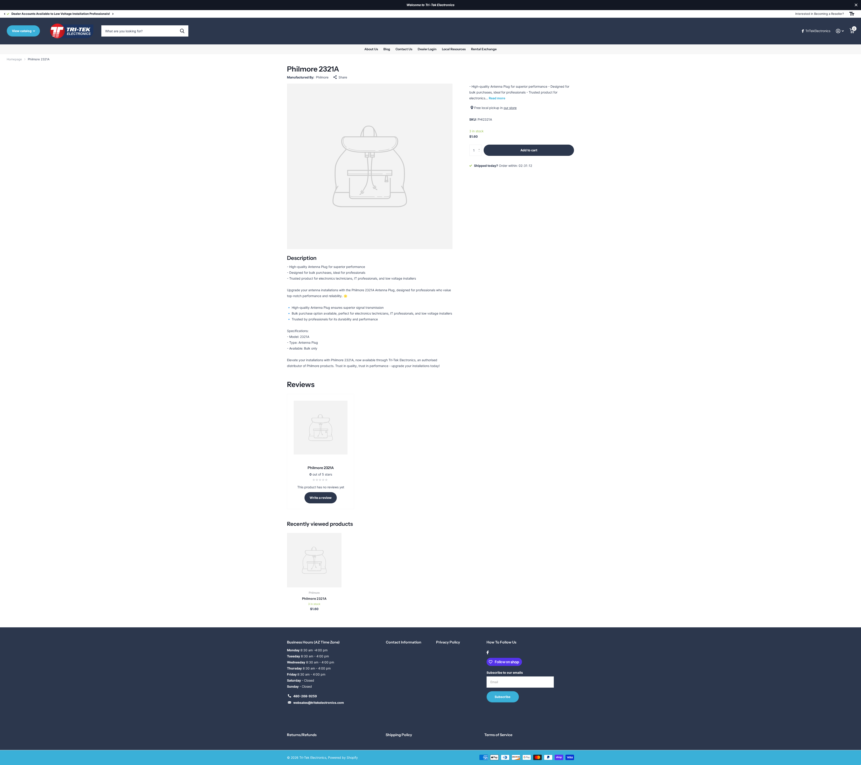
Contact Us (404, 49)
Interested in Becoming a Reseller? (819, 13)
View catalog (22, 31)
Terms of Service (498, 734)
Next (113, 13)
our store (510, 108)
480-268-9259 (305, 696)
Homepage (14, 59)
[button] (4, 14)
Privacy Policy (448, 642)
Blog (386, 49)
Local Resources (454, 49)
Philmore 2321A (314, 598)
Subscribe (503, 697)
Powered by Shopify (343, 757)
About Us (371, 49)
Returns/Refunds (302, 734)
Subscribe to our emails (505, 672)
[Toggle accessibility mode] (851, 14)
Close (856, 5)
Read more (497, 98)
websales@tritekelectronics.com (318, 702)
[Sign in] (840, 31)
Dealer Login (427, 49)
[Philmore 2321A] (314, 560)
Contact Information (403, 642)
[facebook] (488, 652)
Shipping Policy (399, 734)
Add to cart (528, 150)
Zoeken (182, 31)
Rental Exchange (484, 49)
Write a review (321, 498)
